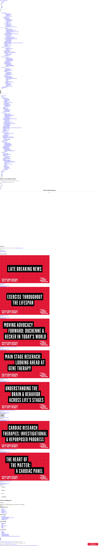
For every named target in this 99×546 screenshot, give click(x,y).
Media (2, 527)
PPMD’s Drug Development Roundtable (10, 150)
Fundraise (4, 155)
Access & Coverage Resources (7, 124)
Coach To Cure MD (7, 157)
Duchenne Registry (4, 95)
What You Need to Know (8, 109)
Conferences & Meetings (3, 251)
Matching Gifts (6, 153)
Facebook (1, 502)
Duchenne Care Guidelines (6, 119)
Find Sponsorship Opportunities (7, 154)
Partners (3, 526)
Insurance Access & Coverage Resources (8, 136)
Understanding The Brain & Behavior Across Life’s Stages (7, 410)
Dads (5, 164)
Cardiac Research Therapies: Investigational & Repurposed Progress (8, 449)
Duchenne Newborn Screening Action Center (8, 137)
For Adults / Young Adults (6, 128)
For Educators (5, 130)
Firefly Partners (15, 544)
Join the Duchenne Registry (6, 159)
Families (3, 508)
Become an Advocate (5, 135)
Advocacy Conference (7, 139)
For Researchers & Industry (6, 148)
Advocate (3, 533)
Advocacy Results (5, 140)
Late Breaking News (2, 283)
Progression (6, 100)
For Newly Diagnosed (7, 113)
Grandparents (6, 165)
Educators (3, 512)
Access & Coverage (7, 134)
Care (2, 112)
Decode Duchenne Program (6, 111)
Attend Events (3, 532)
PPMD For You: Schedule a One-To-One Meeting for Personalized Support (12, 127)
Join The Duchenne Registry (5, 534)
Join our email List (5, 169)
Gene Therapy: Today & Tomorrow (4, 417)
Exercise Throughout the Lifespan (4, 315)
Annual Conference (7, 166)
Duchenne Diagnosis (7, 99)
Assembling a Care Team (8, 114)
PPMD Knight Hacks (7, 116)
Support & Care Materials (6, 126)
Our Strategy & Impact (6, 131)
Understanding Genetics (8, 104)
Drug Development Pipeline (8, 144)
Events (2, 2)
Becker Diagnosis (7, 103)
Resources (6, 151)
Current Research (5, 142)
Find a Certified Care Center (6, 122)
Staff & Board (3, 523)
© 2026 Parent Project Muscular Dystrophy (5, 541)
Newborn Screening (5, 108)
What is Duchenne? (5, 98)
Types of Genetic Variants (8, 105)
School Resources (7, 117)
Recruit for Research (7, 149)
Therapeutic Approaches (8, 143)
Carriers (4, 107)
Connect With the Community (6, 160)
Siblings (6, 163)
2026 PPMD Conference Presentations (4, 317)
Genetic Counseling (7, 106)
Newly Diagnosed (4, 509)
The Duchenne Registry (6, 147)
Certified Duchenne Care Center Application (10, 123)
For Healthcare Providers (6, 129)
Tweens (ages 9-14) (7, 162)
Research (3, 141)
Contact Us (12, 541)
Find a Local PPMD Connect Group (9, 161)
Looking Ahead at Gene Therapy (4, 378)
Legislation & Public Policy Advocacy (9, 133)
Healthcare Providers (4, 511)
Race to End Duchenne (7, 156)
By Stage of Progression (8, 120)
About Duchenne (4, 97)
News (2, 172)
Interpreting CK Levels (7, 101)
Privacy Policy (16, 541)
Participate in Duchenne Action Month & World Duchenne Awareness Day (11, 536)
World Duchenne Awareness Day (7, 158)
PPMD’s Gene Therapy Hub (6, 146)
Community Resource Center (5, 518)
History (2, 525)
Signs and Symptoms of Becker (8, 102)
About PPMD (3, 1)
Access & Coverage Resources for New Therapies (8, 517)
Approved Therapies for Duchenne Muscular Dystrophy (10, 118)
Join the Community (7, 110)
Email (1, 505)
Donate (2, 96)
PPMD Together (7, 167)
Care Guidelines (3, 516)
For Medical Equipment (7, 125)
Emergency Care (7, 121)
